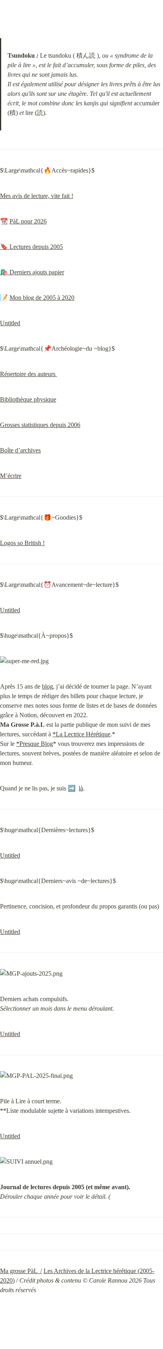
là (81, 788)
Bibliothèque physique (28, 399)
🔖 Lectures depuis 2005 (31, 246)
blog (47, 686)
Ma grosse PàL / (21, 1270)
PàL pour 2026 (28, 221)
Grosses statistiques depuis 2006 (40, 424)
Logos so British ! (22, 543)
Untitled (10, 323)
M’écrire (10, 475)
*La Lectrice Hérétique (81, 734)
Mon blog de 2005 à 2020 (41, 297)
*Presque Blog (34, 743)
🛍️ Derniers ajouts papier (32, 272)
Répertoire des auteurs (28, 374)
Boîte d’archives (20, 450)
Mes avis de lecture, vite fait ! (36, 195)
